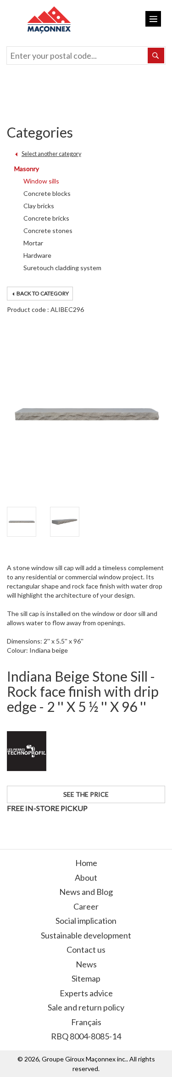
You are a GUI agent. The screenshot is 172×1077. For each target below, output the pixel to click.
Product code (26, 309)
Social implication (86, 921)
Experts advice (86, 993)
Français (86, 1022)
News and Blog (86, 892)
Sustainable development (86, 935)
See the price (86, 794)
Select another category (51, 153)
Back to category (42, 293)
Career (86, 906)
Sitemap (86, 978)
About (86, 877)
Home (86, 863)
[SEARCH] (156, 55)
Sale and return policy (86, 1007)
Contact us (86, 949)
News (86, 964)
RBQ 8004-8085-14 (86, 1036)
